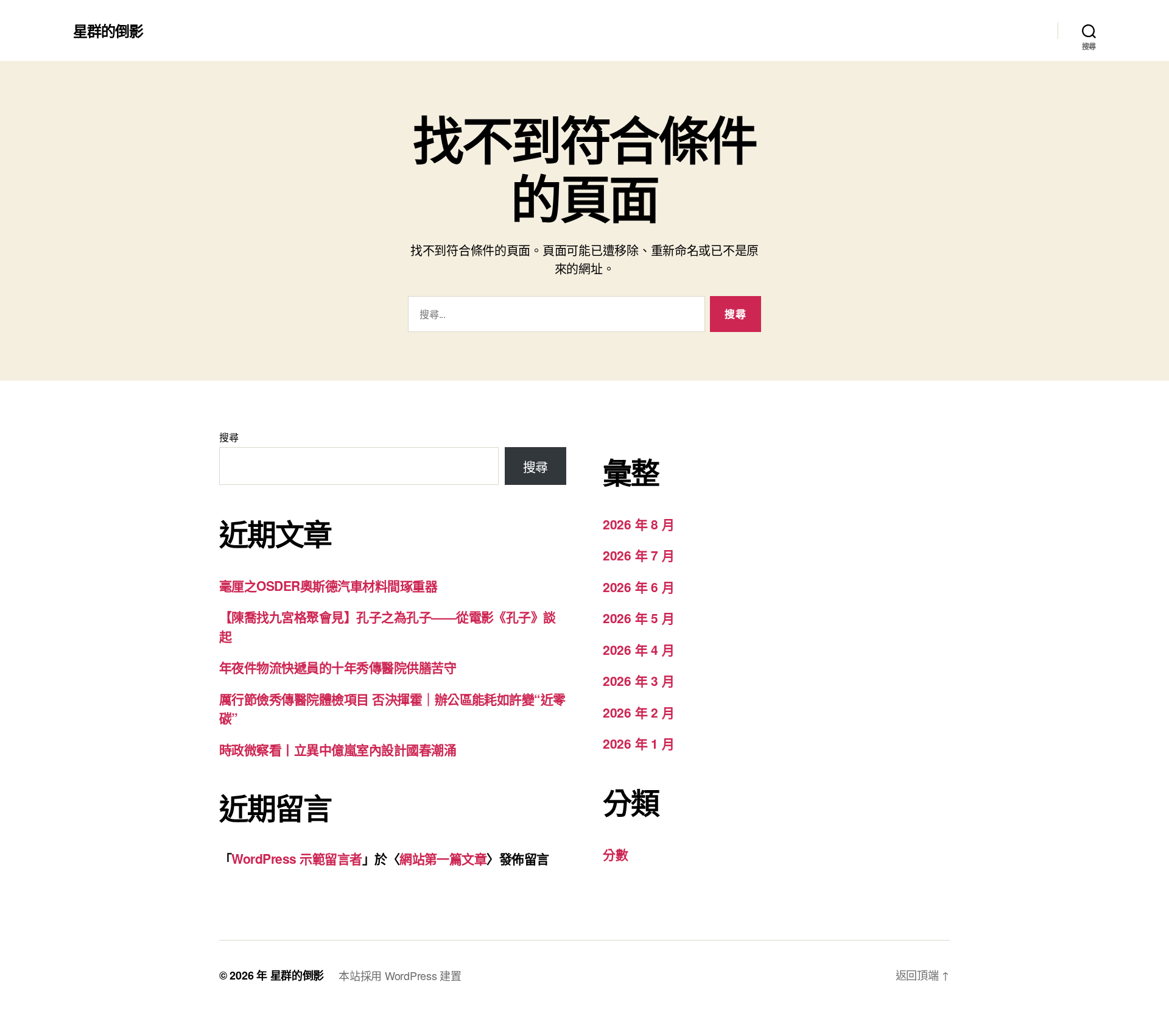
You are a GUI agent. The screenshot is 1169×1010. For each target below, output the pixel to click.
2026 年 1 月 (638, 743)
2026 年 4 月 (638, 649)
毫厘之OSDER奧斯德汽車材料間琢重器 (328, 585)
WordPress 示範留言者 (296, 858)
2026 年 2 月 (638, 712)
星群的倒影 (108, 30)
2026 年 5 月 (638, 618)
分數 (615, 854)
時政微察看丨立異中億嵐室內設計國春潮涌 (337, 749)
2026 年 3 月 (638, 680)
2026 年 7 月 (638, 555)
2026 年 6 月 (638, 586)
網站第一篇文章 (442, 858)
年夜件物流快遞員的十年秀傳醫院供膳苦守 (337, 667)
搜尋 (228, 437)
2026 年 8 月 (638, 524)
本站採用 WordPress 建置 (400, 975)
